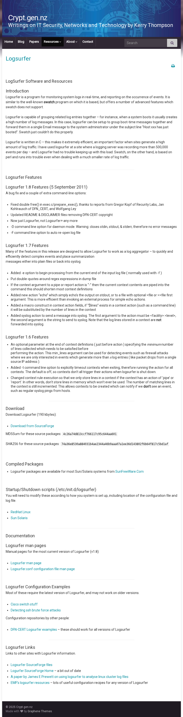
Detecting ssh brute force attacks (36, 610)
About (71, 41)
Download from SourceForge (32, 426)
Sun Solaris (19, 518)
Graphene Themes (40, 711)
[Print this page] (173, 66)
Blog (21, 41)
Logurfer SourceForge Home (32, 671)
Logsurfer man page (26, 563)
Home (9, 41)
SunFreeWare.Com (129, 471)
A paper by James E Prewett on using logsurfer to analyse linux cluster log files (69, 677)
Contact (87, 41)
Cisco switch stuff (24, 604)
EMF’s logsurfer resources (30, 683)
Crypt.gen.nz (27, 17)
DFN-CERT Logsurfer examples (34, 629)
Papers (34, 41)
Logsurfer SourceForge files (31, 665)
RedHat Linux (20, 512)
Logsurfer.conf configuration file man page (43, 569)
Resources (51, 41)
